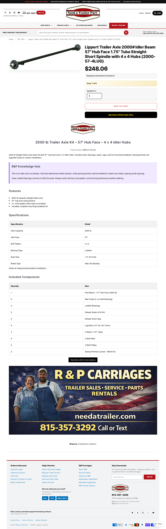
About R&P (83, 469)
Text (52, 498)
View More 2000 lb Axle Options (83, 360)
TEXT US (41, 12)
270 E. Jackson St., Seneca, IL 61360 (125, 498)
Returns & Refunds (18, 482)
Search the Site (48, 482)
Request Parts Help (49, 476)
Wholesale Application (87, 482)
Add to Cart (121, 106)
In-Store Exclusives (84, 25)
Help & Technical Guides (51, 469)
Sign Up (150, 477)
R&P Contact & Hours (87, 486)
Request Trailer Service (51, 473)
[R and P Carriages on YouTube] (19, 13)
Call (45, 498)
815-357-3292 (120, 495)
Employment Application (88, 479)
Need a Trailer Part (22, 525)
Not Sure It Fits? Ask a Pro (121, 115)
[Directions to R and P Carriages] (132, 513)
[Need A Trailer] (120, 488)
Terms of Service (27, 520)
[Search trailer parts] (126, 32)
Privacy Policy (15, 520)
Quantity (91, 91)
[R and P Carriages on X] (148, 513)
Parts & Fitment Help (50, 479)
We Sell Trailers (118, 25)
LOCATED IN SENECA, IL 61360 (13, 15)
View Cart (14, 476)
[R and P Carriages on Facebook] (10, 13)
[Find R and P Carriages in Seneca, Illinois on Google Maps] (5, 13)
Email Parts (62, 498)
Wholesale (102, 25)
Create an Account (18, 473)
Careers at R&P (84, 476)
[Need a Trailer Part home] (83, 13)
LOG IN (141, 13)
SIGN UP (148, 13)
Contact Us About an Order (21, 479)
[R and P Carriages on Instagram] (14, 13)
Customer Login (17, 469)
